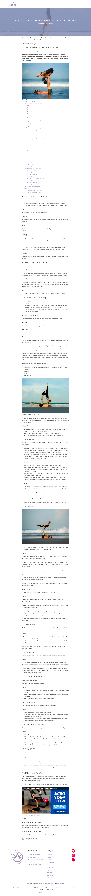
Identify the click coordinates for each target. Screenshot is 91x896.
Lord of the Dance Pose (33, 170)
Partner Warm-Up (31, 144)
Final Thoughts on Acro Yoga (32, 186)
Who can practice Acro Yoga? (34, 192)
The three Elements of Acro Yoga (33, 120)
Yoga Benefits (55, 3)
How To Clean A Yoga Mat (28, 841)
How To (30, 154)
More (77, 3)
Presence (29, 109)
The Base (29, 134)
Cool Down (29, 148)
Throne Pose (30, 156)
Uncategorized (50, 867)
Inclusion (29, 115)
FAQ (26, 188)
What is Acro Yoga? (30, 101)
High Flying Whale (31, 164)
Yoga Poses (47, 3)
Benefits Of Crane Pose (34, 854)
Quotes (48, 865)
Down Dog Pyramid (32, 182)
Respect (29, 117)
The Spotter (30, 136)
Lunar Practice (30, 123)
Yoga (28, 126)
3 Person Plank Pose (32, 174)
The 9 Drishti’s (31, 867)
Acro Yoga (29, 146)
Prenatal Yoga (38, 3)
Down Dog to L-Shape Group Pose (35, 178)
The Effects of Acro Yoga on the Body (34, 138)
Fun (28, 107)
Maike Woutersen (49, 23)
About (72, 3)
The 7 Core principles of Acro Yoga (33, 103)
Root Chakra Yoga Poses (34, 864)
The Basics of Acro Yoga (31, 130)
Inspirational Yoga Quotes (28, 839)
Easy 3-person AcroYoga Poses (33, 168)
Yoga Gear (49, 872)
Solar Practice (30, 122)
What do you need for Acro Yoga (33, 128)
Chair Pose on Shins (32, 160)
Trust (28, 111)
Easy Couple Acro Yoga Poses (32, 150)
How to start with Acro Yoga (32, 140)
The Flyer (29, 132)
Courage (29, 113)
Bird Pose (26, 547)
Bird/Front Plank (31, 152)
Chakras (49, 857)
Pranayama (49, 859)
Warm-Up (29, 142)
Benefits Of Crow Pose (33, 857)
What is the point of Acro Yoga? (34, 190)
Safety (28, 105)
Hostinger (62, 883)
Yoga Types (64, 3)
